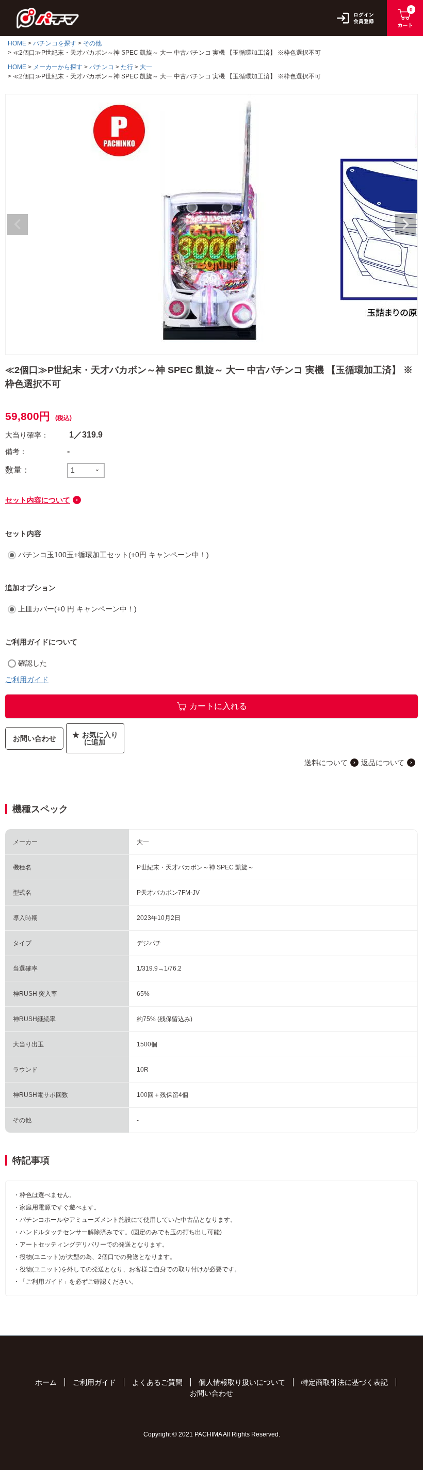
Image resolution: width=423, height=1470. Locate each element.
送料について (326, 762)
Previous (17, 224)
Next (405, 224)
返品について (382, 762)
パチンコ (101, 67)
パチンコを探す (54, 43)
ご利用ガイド (26, 679)
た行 (127, 67)
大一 (146, 67)
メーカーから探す (58, 67)
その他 (92, 43)
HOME (17, 43)
